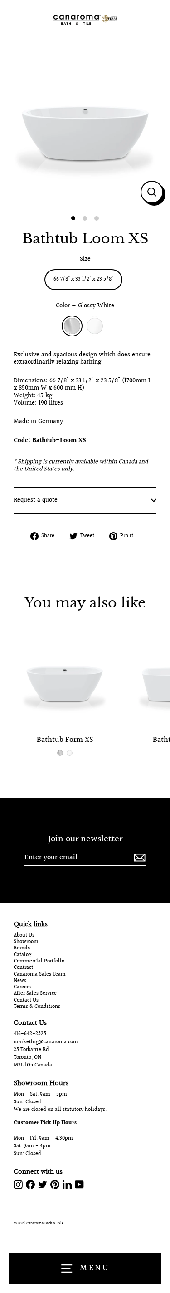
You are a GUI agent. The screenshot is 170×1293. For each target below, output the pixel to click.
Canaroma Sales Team (40, 975)
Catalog (22, 955)
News (20, 981)
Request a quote (36, 500)
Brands (22, 948)
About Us (24, 936)
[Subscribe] (138, 857)
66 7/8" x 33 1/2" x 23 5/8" (83, 279)
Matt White (94, 326)
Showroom (26, 942)
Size (85, 259)
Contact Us (26, 1000)
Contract (23, 968)
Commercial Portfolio (39, 961)
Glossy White (72, 326)
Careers (22, 987)
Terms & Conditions (37, 1007)
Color (85, 306)
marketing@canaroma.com (46, 1042)
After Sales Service (35, 994)
